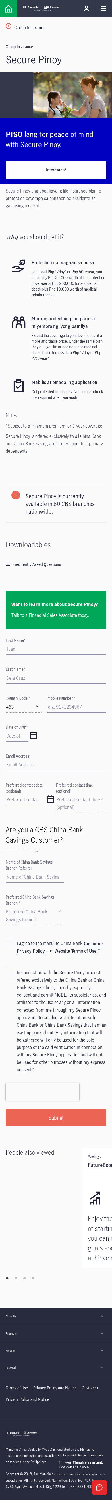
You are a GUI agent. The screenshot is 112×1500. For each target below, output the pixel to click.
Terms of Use (17, 1388)
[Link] (8, 8)
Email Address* (18, 756)
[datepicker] (33, 736)
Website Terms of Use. (76, 951)
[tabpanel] (44, 1155)
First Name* (16, 640)
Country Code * (18, 698)
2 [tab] (16, 1278)
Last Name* (15, 669)
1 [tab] (7, 1278)
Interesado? (56, 169)
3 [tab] (24, 1278)
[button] (56, 503)
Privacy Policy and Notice (55, 1388)
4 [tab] (33, 1278)
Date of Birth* (17, 727)
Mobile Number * (61, 698)
